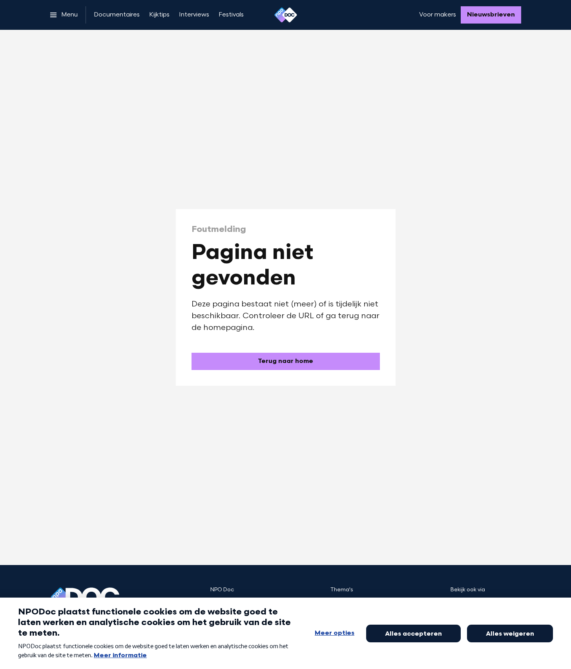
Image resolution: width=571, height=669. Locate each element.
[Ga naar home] (285, 15)
